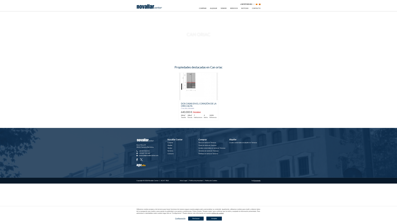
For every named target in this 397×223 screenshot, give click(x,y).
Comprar (202, 8)
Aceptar (214, 218)
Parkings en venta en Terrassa (208, 153)
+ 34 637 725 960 (144, 153)
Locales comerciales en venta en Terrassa (211, 148)
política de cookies (218, 213)
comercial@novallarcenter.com (148, 155)
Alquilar (213, 8)
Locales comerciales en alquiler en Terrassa (243, 142)
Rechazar (196, 218)
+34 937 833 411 (246, 4)
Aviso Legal (183, 180)
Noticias (244, 8)
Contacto (256, 8)
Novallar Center (175, 139)
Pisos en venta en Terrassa (207, 142)
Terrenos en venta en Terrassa (208, 151)
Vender (224, 8)
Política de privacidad (196, 180)
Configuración (180, 218)
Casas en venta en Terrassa (207, 145)
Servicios (234, 8)
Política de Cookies (211, 180)
